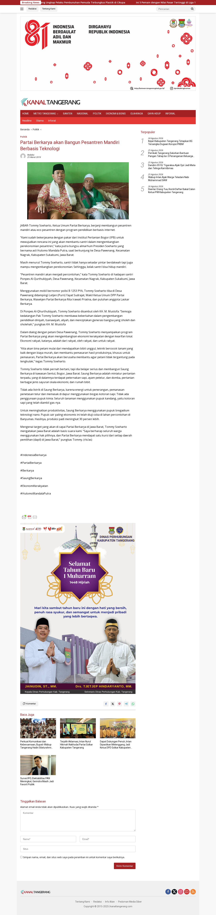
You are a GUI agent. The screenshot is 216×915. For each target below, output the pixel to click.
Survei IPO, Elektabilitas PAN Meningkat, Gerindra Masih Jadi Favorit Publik (37, 781)
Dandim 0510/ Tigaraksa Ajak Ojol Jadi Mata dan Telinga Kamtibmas (171, 167)
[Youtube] (187, 892)
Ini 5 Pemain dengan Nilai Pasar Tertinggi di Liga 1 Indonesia (144, 2)
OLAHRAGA (136, 113)
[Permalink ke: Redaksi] (23, 155)
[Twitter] (174, 892)
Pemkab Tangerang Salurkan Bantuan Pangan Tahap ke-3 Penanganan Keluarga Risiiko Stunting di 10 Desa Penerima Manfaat (170, 155)
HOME (25, 113)
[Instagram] (180, 892)
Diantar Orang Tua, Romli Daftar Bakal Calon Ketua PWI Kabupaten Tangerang (171, 191)
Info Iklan (110, 901)
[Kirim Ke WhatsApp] (133, 703)
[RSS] (193, 892)
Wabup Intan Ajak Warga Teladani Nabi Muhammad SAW (168, 179)
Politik (23, 136)
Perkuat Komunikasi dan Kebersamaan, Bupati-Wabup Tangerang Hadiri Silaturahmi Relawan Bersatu (35, 744)
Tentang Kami (48, 8)
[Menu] (22, 9)
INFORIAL (170, 113)
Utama (40, 120)
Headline (27, 120)
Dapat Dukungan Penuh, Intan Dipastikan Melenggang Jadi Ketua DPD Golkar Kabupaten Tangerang (115, 744)
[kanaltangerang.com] (50, 101)
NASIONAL (82, 113)
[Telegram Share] (126, 703)
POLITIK (97, 113)
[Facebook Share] (106, 703)
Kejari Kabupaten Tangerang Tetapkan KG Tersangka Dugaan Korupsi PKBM (170, 142)
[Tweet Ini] (112, 703)
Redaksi (32, 8)
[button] (192, 8)
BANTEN (67, 113)
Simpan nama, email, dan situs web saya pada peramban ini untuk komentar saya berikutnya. (74, 857)
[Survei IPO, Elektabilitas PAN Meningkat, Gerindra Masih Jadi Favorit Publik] (38, 765)
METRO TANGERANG (45, 113)
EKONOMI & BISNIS (116, 113)
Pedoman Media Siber (130, 901)
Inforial (52, 120)
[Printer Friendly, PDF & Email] (29, 517)
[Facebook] (168, 892)
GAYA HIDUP (154, 113)
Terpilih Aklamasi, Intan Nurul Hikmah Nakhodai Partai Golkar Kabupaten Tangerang (76, 744)
